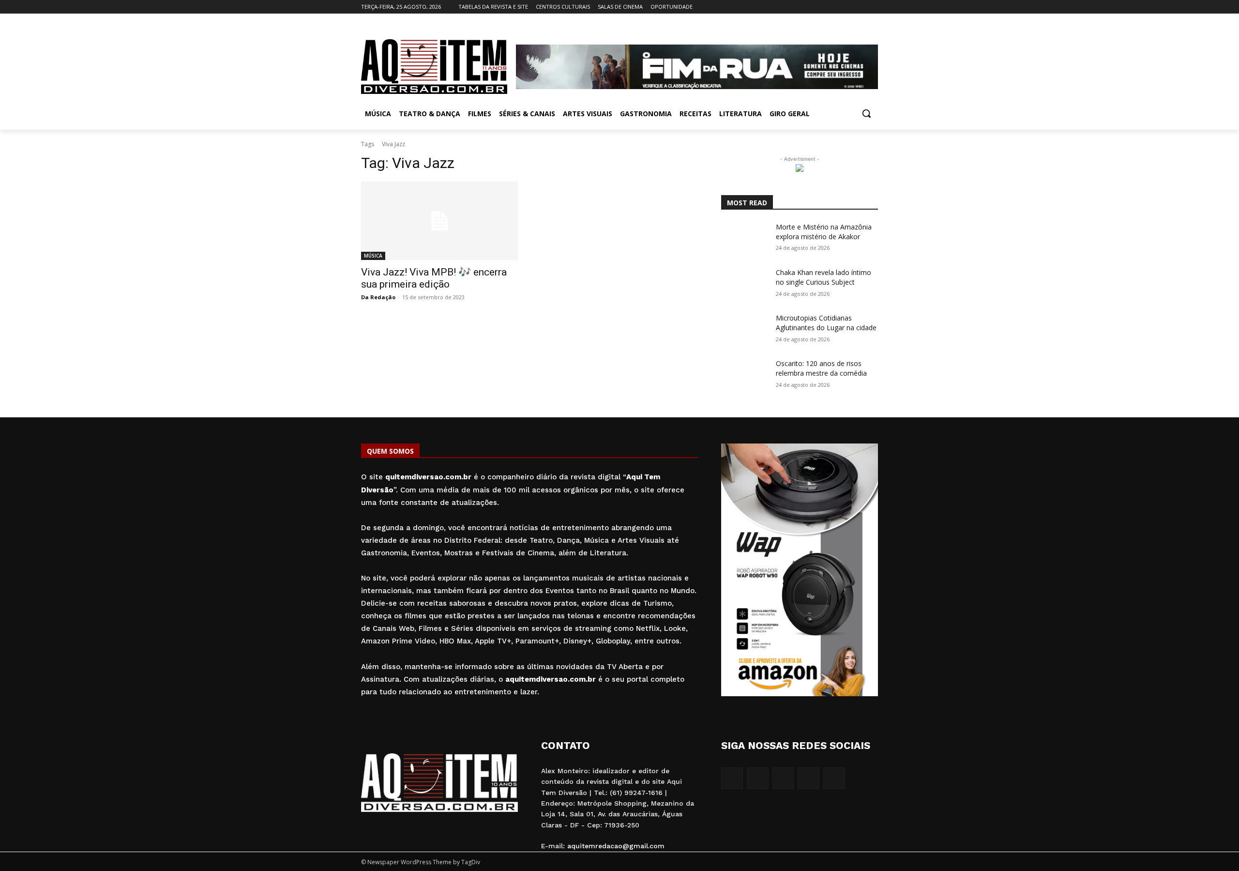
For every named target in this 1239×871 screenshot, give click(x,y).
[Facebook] (818, 7)
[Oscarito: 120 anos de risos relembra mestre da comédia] (744, 375)
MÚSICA (373, 255)
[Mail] (845, 7)
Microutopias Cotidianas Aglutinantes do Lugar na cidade (826, 322)
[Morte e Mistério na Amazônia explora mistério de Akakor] (744, 238)
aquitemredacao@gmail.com (616, 846)
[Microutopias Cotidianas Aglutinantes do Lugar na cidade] (744, 329)
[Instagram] (832, 7)
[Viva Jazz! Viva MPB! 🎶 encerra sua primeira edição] (439, 221)
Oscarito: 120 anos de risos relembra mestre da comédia (821, 368)
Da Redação (378, 297)
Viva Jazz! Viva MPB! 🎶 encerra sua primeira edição (434, 278)
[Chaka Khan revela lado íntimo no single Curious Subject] (744, 284)
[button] (866, 113)
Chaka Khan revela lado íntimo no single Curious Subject (823, 277)
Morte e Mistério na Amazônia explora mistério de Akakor (824, 231)
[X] (858, 7)
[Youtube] (872, 7)
